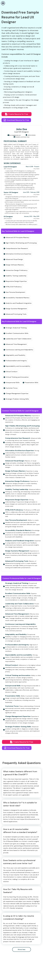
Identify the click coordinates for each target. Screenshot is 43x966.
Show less (21, 949)
